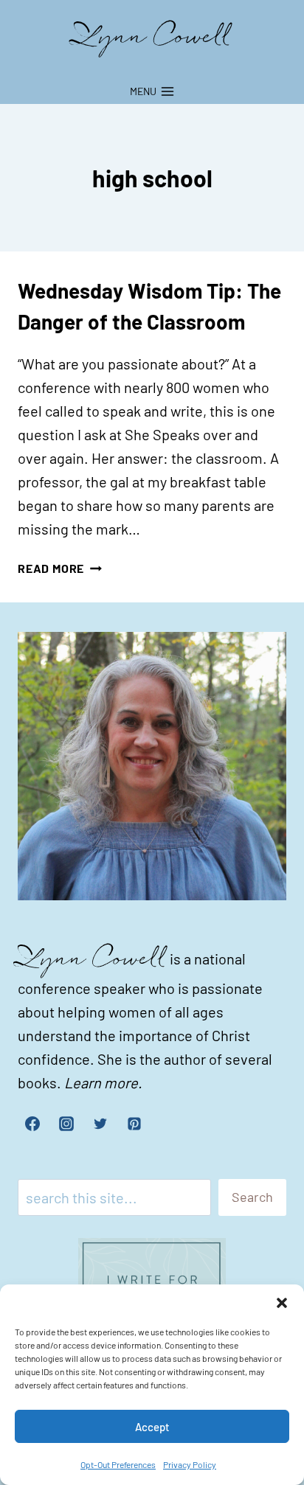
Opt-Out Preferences (118, 1464)
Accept (152, 1426)
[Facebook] (32, 1123)
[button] (281, 1303)
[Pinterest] (134, 1123)
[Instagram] (66, 1123)
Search (252, 1197)
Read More (60, 568)
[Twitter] (100, 1123)
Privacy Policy (189, 1464)
